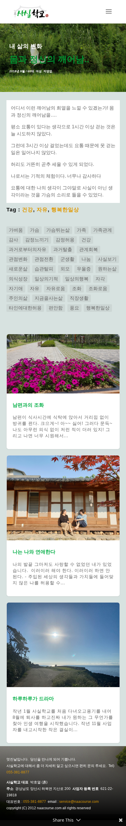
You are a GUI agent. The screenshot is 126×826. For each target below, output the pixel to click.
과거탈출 (62, 249)
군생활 (67, 259)
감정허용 (65, 239)
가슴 (34, 230)
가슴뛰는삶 (58, 230)
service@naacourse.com (79, 802)
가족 (81, 230)
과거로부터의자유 (27, 249)
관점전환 (44, 259)
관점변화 (18, 259)
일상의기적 (46, 278)
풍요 (74, 307)
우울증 (84, 268)
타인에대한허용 (25, 307)
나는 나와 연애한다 (63, 525)
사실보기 (107, 259)
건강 (27, 210)
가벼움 (16, 230)
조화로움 (97, 288)
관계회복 (88, 249)
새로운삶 (18, 268)
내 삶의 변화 (25, 46)
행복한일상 (65, 210)
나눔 (86, 259)
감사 (13, 239)
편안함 (56, 307)
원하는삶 (107, 268)
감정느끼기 (37, 239)
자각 (100, 278)
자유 (42, 210)
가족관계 (102, 230)
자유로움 (55, 288)
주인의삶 (18, 298)
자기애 (16, 288)
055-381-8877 (17, 772)
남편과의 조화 (63, 391)
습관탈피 (44, 268)
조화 (76, 288)
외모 (65, 268)
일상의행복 (76, 278)
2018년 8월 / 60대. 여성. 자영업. (31, 71)
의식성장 (18, 278)
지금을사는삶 (49, 298)
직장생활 (79, 298)
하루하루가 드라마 (63, 673)
